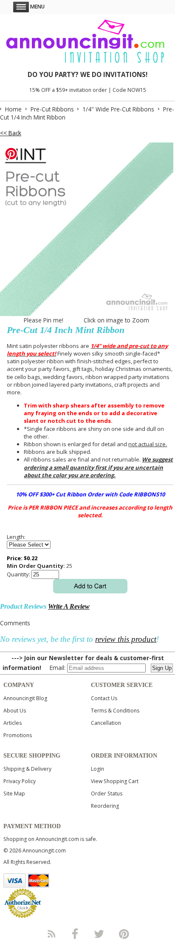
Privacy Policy (19, 781)
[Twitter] (99, 933)
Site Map (14, 793)
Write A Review (69, 606)
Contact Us (104, 698)
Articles (12, 723)
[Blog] (50, 933)
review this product (125, 639)
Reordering (105, 805)
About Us (14, 710)
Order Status (106, 793)
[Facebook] (75, 933)
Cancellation (106, 723)
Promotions (17, 735)
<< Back (10, 133)
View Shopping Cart (114, 781)
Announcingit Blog (25, 698)
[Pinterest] (124, 933)
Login (97, 768)
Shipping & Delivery (27, 768)
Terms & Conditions (115, 710)
